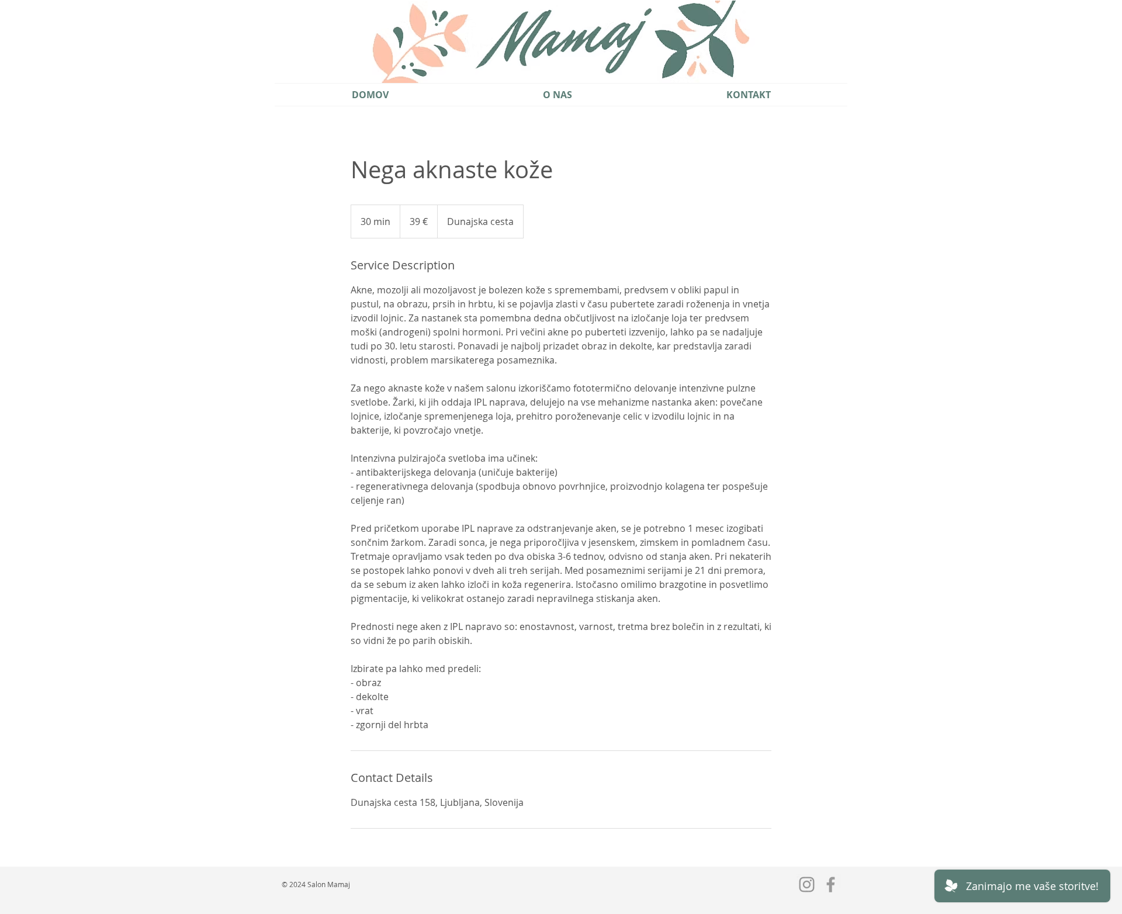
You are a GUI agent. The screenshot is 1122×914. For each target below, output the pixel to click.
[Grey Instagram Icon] (807, 884)
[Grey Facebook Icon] (830, 884)
